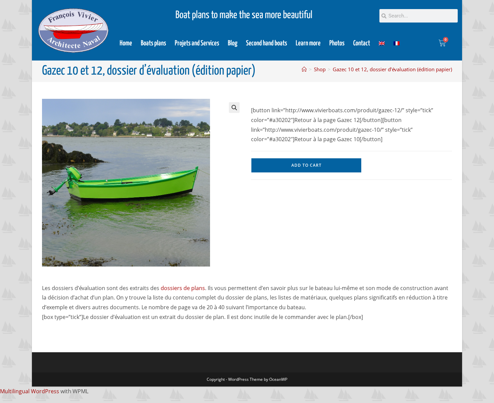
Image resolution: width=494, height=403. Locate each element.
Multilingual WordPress (29, 391)
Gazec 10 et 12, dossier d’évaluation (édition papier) (392, 69)
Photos (336, 43)
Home (126, 43)
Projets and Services (197, 43)
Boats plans (153, 43)
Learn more (308, 43)
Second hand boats (266, 43)
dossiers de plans (183, 288)
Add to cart (306, 165)
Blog (232, 43)
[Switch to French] (396, 43)
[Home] (304, 69)
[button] (234, 107)
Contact (361, 43)
